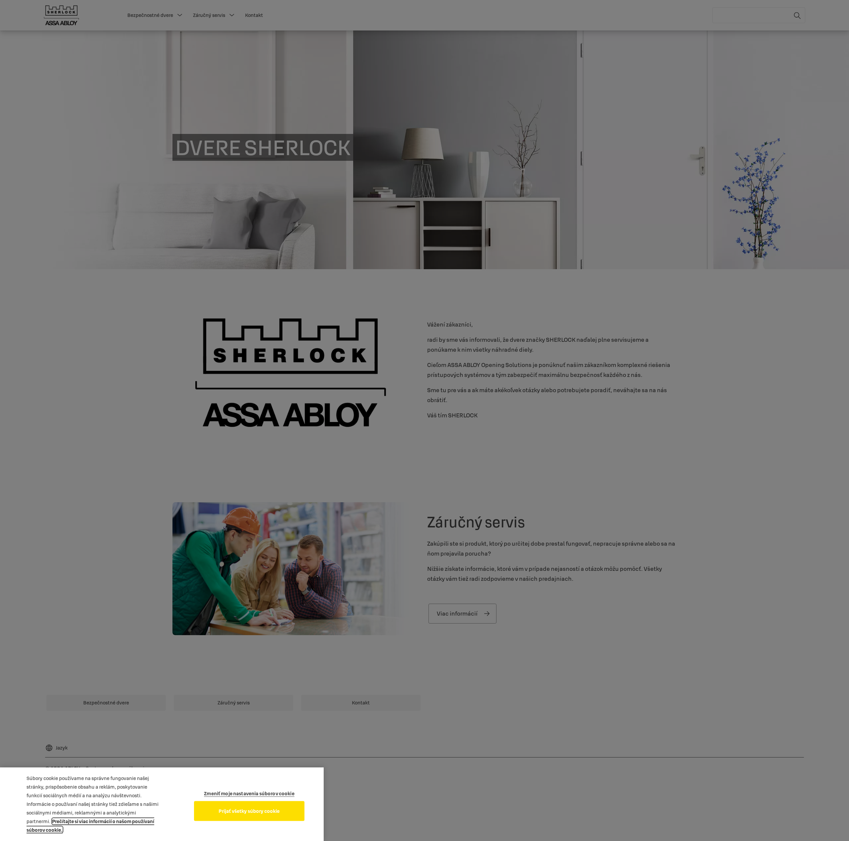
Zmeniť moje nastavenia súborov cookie (249, 793)
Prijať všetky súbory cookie (249, 811)
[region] (162, 804)
